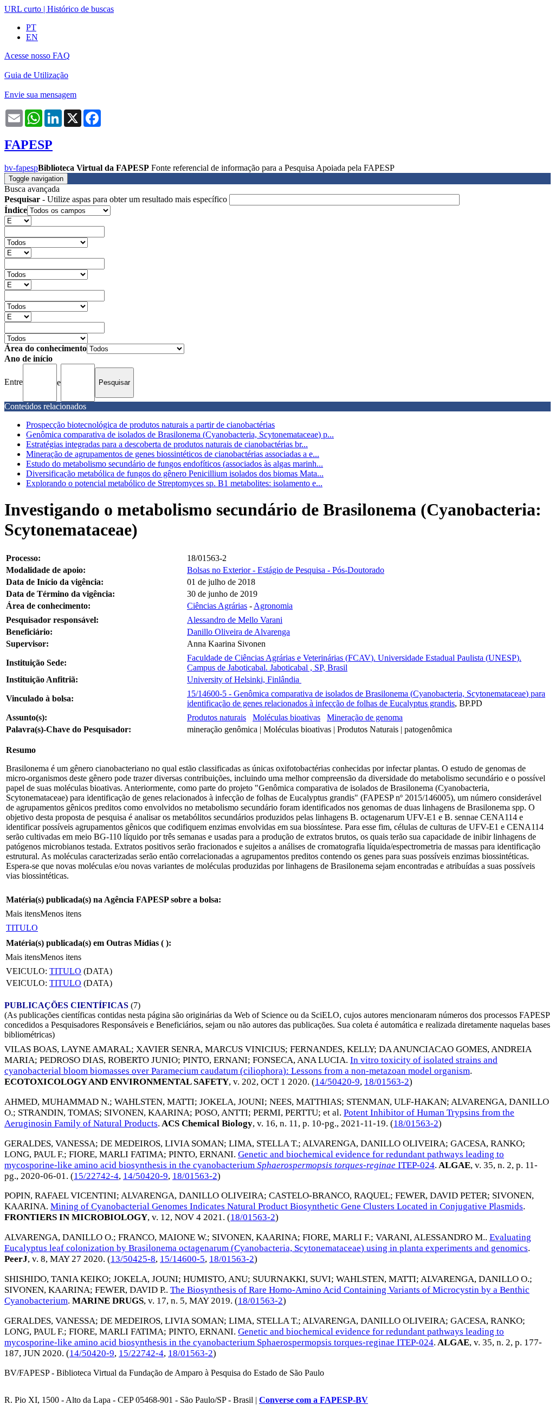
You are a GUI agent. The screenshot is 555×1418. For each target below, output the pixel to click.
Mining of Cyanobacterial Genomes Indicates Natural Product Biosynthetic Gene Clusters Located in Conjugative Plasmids (286, 1206)
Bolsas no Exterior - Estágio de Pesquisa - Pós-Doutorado (285, 570)
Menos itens (60, 913)
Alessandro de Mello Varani (234, 619)
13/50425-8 (133, 1259)
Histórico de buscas (80, 9)
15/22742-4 (96, 1176)
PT (31, 27)
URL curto (22, 9)
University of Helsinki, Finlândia (244, 679)
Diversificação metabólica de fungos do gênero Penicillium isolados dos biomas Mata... (175, 473)
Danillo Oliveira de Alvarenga (238, 631)
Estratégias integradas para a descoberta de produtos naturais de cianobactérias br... (167, 444)
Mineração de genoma (365, 717)
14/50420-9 (337, 1082)
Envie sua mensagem (40, 94)
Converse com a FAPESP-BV (313, 1399)
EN (32, 37)
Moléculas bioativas (286, 717)
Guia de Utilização (36, 75)
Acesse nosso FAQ (37, 55)
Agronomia (273, 605)
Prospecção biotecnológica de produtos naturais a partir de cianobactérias (150, 424)
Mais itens (22, 913)
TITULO (22, 927)
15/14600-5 (182, 1259)
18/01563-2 (386, 1082)
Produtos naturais (216, 717)
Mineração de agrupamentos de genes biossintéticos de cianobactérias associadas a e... (172, 454)
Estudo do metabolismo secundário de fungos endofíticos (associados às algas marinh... (174, 463)
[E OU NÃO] (17, 220)
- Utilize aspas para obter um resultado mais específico (116, 199)
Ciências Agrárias (217, 605)
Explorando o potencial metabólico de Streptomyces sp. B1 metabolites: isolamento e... (174, 483)
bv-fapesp (21, 167)
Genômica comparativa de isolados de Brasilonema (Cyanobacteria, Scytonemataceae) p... (180, 434)
